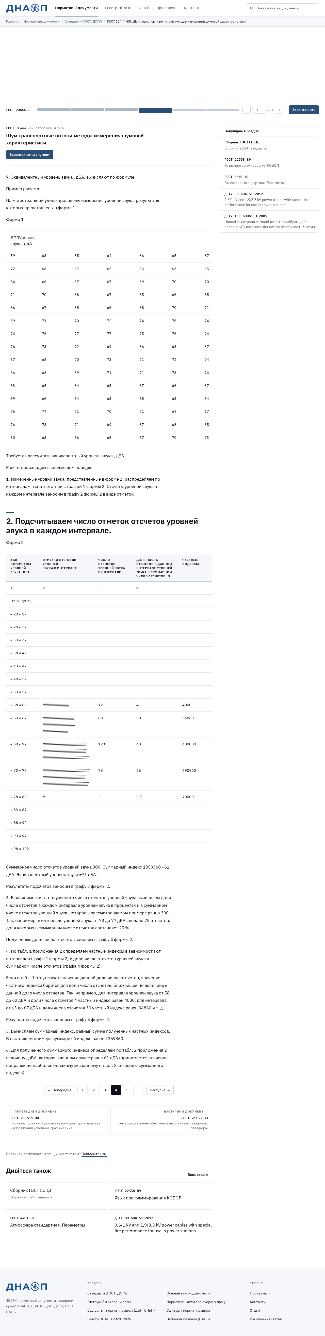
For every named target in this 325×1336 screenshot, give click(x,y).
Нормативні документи (76, 7)
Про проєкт (166, 7)
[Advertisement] (162, 64)
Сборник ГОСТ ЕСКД (30, 1190)
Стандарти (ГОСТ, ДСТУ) (83, 21)
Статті (144, 7)
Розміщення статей (266, 1319)
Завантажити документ (30, 154)
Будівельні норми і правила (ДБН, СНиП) (121, 1310)
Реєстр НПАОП (118, 7)
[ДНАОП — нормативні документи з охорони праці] (26, 8)
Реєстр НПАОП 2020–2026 (109, 1319)
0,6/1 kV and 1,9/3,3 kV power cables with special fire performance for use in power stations (163, 1228)
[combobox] (285, 8)
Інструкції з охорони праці (109, 1302)
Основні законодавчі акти (188, 1293)
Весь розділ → (200, 1174)
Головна (12, 21)
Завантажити (303, 109)
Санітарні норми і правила (188, 1310)
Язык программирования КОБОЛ (148, 1198)
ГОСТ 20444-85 (19, 127)
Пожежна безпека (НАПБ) (188, 1319)
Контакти (192, 7)
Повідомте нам (94, 1154)
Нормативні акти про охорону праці (196, 1302)
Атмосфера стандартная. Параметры (47, 1225)
